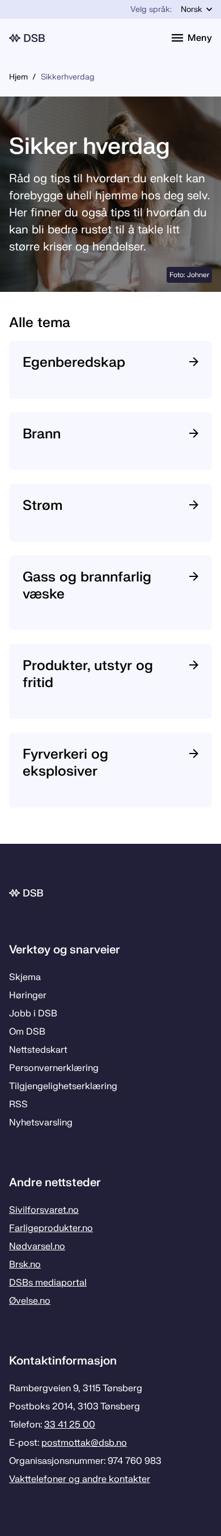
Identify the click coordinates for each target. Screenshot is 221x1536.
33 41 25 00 (69, 1424)
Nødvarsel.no (37, 1246)
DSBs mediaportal (48, 1282)
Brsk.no (25, 1264)
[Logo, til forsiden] (83, 38)
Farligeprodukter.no (51, 1228)
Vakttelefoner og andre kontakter (79, 1479)
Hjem (18, 77)
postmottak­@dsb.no (84, 1443)
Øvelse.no (29, 1301)
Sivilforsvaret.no (44, 1210)
